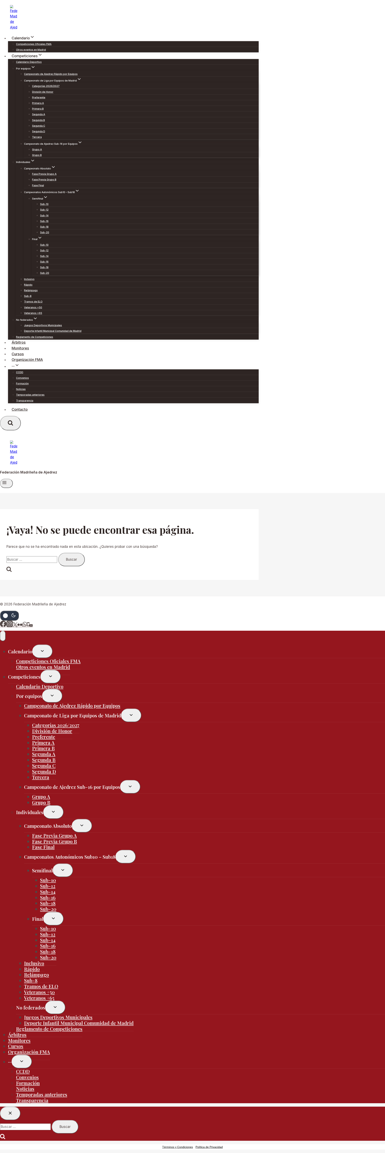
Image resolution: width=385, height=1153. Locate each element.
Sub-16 (44, 221)
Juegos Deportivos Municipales (43, 325)
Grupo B (37, 155)
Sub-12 (44, 209)
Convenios (22, 377)
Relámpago (31, 290)
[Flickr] (19, 626)
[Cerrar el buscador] (10, 1113)
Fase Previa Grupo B (44, 179)
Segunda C (38, 125)
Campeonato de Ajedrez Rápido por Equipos (51, 73)
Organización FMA (27, 360)
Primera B (38, 108)
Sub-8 (27, 295)
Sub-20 (44, 232)
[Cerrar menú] (3, 636)
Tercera (37, 137)
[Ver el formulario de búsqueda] (10, 423)
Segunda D (38, 131)
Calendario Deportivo (29, 61)
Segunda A (38, 114)
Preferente (38, 97)
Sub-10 (44, 204)
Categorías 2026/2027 (46, 86)
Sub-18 (44, 226)
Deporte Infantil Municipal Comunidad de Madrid (52, 330)
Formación (22, 383)
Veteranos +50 (33, 307)
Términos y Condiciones (177, 1147)
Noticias (21, 389)
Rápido (28, 284)
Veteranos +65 (33, 313)
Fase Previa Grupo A (44, 173)
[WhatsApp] (24, 626)
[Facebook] (3, 626)
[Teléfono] (28, 626)
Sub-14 (44, 215)
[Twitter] (15, 626)
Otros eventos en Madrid (31, 49)
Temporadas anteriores (30, 394)
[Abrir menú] (6, 483)
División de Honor (42, 91)
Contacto (20, 409)
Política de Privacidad (209, 1147)
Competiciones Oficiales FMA (34, 44)
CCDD (19, 372)
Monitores (20, 348)
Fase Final (38, 185)
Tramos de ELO (33, 301)
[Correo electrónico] (31, 626)
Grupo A (37, 149)
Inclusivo (29, 279)
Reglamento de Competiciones (34, 336)
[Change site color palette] (9, 616)
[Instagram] (9, 626)
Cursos (18, 354)
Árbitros (19, 342)
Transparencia (24, 400)
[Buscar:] (32, 559)
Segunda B (38, 120)
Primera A (38, 103)
